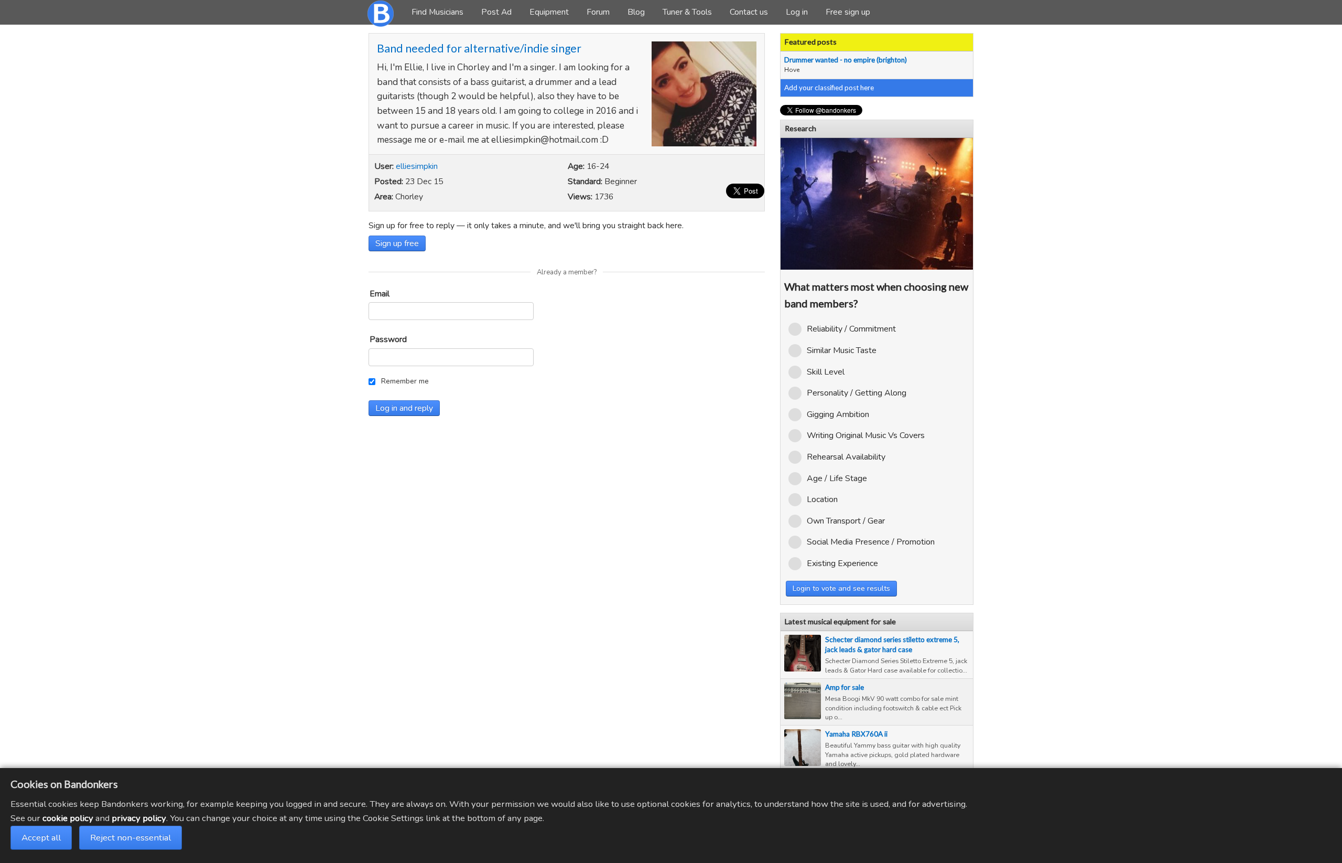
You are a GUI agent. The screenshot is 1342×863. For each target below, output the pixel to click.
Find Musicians (437, 12)
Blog (636, 12)
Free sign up (848, 12)
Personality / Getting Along (856, 393)
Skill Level (826, 372)
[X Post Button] (745, 191)
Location (822, 499)
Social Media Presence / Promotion (871, 542)
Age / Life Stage (837, 478)
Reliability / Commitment (851, 329)
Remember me (405, 381)
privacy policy (139, 818)
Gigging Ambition (838, 414)
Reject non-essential (130, 838)
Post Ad (496, 12)
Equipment (549, 12)
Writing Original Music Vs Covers (866, 435)
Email (379, 294)
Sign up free (397, 243)
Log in (797, 12)
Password (388, 339)
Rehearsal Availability (846, 457)
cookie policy (67, 818)
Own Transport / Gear (846, 521)
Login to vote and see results (841, 588)
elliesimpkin (417, 166)
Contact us (749, 12)
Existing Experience (842, 563)
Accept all (41, 838)
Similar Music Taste (841, 350)
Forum (598, 12)
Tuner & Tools (687, 12)
